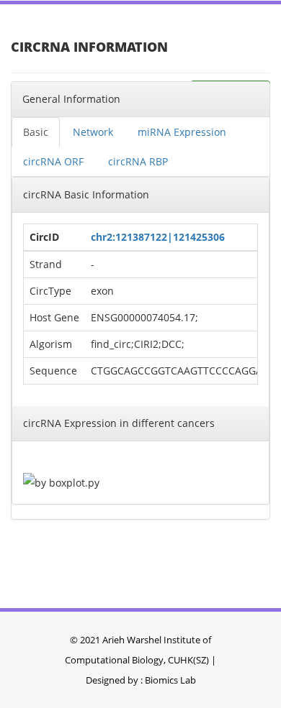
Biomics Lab (170, 679)
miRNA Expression (182, 132)
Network (93, 132)
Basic (35, 132)
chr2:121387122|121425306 (158, 237)
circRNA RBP (138, 161)
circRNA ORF (53, 161)
